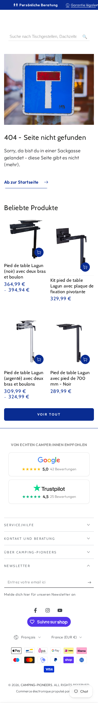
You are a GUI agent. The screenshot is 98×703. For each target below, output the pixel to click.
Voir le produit (39, 252)
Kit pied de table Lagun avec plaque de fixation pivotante (72, 285)
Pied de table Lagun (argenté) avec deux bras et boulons (23, 378)
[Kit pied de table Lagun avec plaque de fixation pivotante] (72, 246)
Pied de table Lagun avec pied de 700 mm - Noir (70, 378)
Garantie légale (81, 5)
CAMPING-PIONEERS (36, 685)
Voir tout (49, 414)
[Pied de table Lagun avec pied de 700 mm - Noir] (72, 339)
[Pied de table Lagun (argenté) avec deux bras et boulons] (26, 339)
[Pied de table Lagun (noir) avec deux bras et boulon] (26, 239)
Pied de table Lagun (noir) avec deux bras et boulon (25, 271)
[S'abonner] (91, 582)
